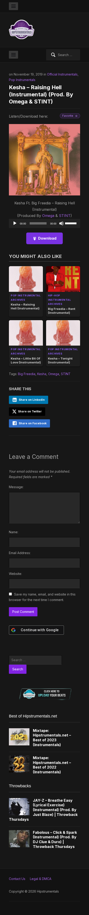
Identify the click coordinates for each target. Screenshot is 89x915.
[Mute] (61, 223)
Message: (16, 487)
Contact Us (17, 879)
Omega (48, 215)
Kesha (41, 374)
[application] (44, 223)
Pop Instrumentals (22, 80)
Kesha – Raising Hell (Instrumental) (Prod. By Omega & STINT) (41, 94)
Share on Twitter (29, 411)
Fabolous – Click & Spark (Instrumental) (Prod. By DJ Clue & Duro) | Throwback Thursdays (55, 839)
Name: (13, 532)
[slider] (71, 223)
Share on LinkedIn (32, 399)
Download (47, 238)
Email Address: (20, 553)
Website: (15, 574)
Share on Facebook (33, 423)
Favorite (67, 115)
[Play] (15, 223)
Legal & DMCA (40, 879)
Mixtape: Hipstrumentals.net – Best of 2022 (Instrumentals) (52, 764)
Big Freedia (26, 374)
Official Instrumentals (62, 74)
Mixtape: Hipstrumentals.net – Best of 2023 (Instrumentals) (52, 737)
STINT (65, 215)
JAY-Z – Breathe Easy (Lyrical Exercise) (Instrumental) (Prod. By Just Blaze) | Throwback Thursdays (43, 810)
